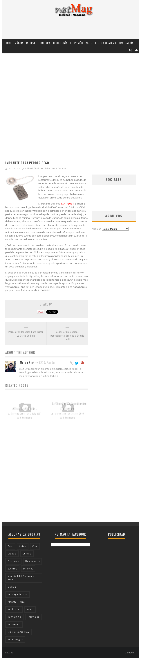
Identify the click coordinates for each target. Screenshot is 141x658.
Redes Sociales (104, 43)
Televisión (76, 43)
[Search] (131, 49)
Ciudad (12, 553)
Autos (22, 546)
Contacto (130, 652)
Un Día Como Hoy (18, 631)
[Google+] (82, 363)
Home (9, 43)
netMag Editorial (18, 594)
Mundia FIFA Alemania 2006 (21, 578)
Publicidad (14, 609)
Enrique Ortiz (18, 413)
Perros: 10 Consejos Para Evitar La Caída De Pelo (25, 333)
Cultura (45, 43)
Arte (10, 546)
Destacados (32, 561)
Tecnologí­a (60, 43)
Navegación (126, 43)
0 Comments (62, 168)
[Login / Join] (136, 49)
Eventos (12, 568)
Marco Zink (14, 168)
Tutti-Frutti (14, 624)
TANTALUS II (67, 203)
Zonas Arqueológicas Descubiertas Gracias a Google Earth (67, 335)
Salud (47, 168)
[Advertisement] (70, 29)
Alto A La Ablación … (25, 408)
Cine (35, 546)
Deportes (13, 561)
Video (89, 43)
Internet (31, 43)
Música (19, 43)
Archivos (96, 228)
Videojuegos (15, 639)
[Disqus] (46, 475)
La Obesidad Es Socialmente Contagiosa (69, 406)
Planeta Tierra (16, 601)
